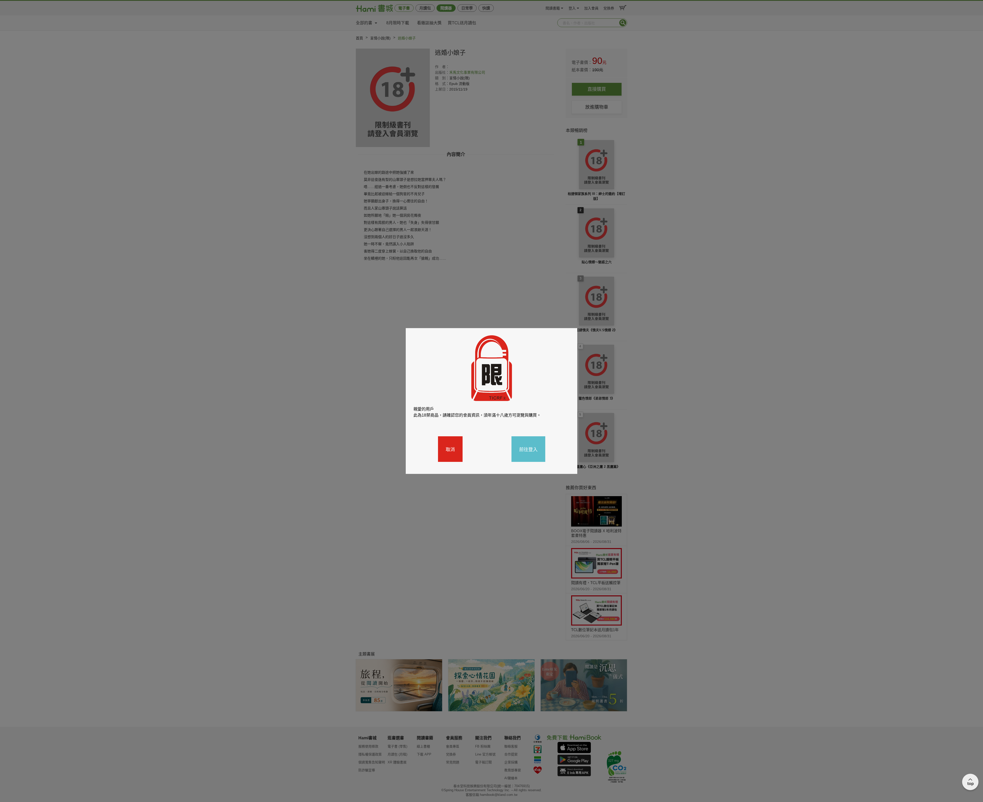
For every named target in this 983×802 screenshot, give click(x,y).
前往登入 (528, 449)
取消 (450, 449)
